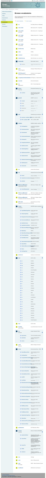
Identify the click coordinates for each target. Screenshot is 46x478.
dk (22, 274)
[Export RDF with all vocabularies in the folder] (42, 61)
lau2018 (20, 326)
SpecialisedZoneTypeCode (26, 241)
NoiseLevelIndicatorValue (26, 393)
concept (23, 100)
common (20, 54)
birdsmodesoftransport (26, 136)
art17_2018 (20, 44)
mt (22, 301)
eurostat (20, 80)
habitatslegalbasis (25, 148)
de (22, 272)
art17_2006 (20, 35)
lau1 (19, 257)
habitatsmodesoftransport (26, 159)
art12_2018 (20, 30)
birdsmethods (24, 132)
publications (21, 427)
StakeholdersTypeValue (26, 415)
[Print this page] (36, 0)
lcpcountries (24, 335)
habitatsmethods (25, 155)
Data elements (5, 17)
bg (22, 265)
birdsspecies (24, 139)
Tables (3, 15)
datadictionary (21, 58)
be (22, 263)
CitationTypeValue (25, 213)
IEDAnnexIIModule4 (22, 197)
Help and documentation (7, 11)
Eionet (7, 9)
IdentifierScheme (25, 223)
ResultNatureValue (25, 237)
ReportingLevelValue (25, 408)
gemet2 (20, 97)
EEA (7, 0)
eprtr (19, 68)
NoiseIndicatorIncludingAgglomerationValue (26, 382)
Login (34, 0)
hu (22, 288)
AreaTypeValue (24, 355)
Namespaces (4, 26)
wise (19, 463)
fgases (19, 88)
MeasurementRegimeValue (26, 227)
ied (19, 172)
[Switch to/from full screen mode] (38, 0)
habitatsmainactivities (26, 152)
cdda (19, 51)
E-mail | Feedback (5, 474)
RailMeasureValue (25, 405)
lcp (19, 331)
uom (19, 460)
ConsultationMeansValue (26, 360)
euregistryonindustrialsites (24, 77)
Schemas (4, 19)
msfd (19, 344)
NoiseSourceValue (25, 399)
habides (20, 123)
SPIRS (23, 448)
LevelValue (24, 380)
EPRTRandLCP (21, 73)
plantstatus (24, 337)
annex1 (23, 175)
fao (19, 84)
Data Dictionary (11, 9)
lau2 (19, 323)
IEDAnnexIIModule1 (22, 184)
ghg (19, 114)
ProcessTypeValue (25, 235)
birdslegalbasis (24, 126)
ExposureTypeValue (25, 370)
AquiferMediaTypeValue (26, 210)
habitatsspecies (24, 162)
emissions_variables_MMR (26, 117)
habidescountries (25, 145)
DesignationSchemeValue (26, 216)
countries (23, 92)
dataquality (20, 61)
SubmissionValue (25, 423)
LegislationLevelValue (26, 225)
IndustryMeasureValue (26, 373)
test (19, 457)
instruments (24, 165)
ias (19, 169)
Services (3, 24)
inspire (19, 206)
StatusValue (24, 418)
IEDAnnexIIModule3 (22, 192)
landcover (20, 254)
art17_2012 (20, 39)
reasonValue (24, 438)
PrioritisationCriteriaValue (26, 402)
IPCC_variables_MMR (26, 119)
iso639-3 (23, 377)
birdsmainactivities (25, 129)
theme (23, 248)
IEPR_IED (20, 201)
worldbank (20, 467)
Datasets (4, 13)
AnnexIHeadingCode (25, 189)
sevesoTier (24, 445)
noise (19, 349)
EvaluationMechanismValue (26, 363)
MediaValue (24, 230)
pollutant (23, 181)
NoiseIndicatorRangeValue (26, 387)
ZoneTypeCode (24, 251)
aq (18, 24)
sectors (23, 340)
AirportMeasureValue (25, 352)
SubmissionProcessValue (26, 420)
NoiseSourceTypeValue (26, 396)
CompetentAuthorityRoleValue (26, 357)
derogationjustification (26, 142)
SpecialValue (24, 243)
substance (23, 451)
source (23, 105)
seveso (20, 430)
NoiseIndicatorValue (25, 390)
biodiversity (21, 48)
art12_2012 (20, 27)
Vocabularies (4, 22)
